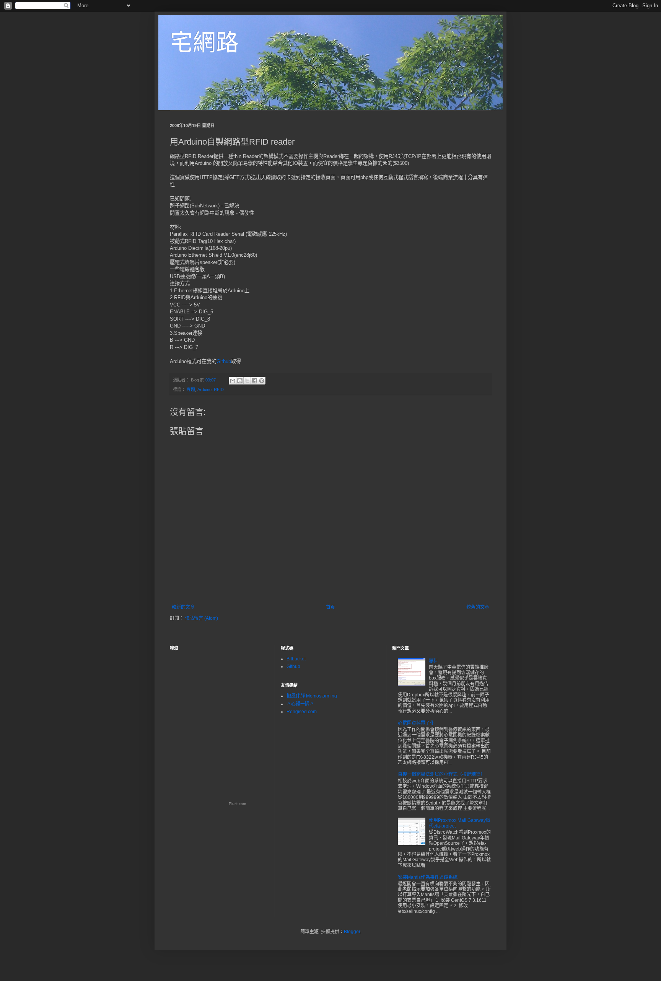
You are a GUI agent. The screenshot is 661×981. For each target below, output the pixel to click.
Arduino (204, 389)
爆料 (433, 660)
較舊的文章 (477, 607)
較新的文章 (183, 607)
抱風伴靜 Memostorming (312, 696)
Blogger (352, 931)
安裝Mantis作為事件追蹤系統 (427, 877)
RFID (219, 389)
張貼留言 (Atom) (201, 618)
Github (224, 361)
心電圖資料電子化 (416, 723)
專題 (191, 389)
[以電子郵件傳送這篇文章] (232, 381)
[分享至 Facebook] (254, 381)
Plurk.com (237, 804)
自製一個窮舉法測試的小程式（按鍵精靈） (441, 774)
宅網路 (204, 42)
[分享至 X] (247, 381)
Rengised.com (302, 711)
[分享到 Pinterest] (261, 381)
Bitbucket (296, 659)
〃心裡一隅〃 (300, 704)
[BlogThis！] (240, 381)
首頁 (330, 607)
